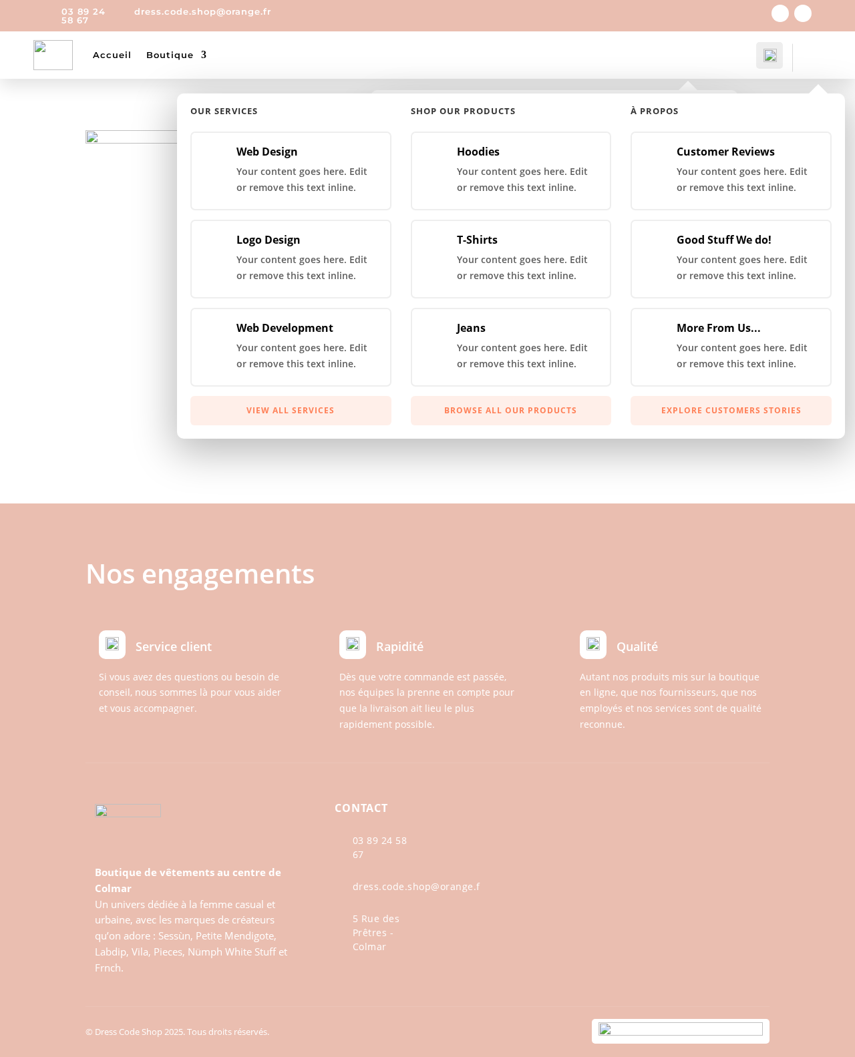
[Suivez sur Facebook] (780, 13)
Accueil (112, 54)
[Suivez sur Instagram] (803, 13)
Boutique (170, 54)
